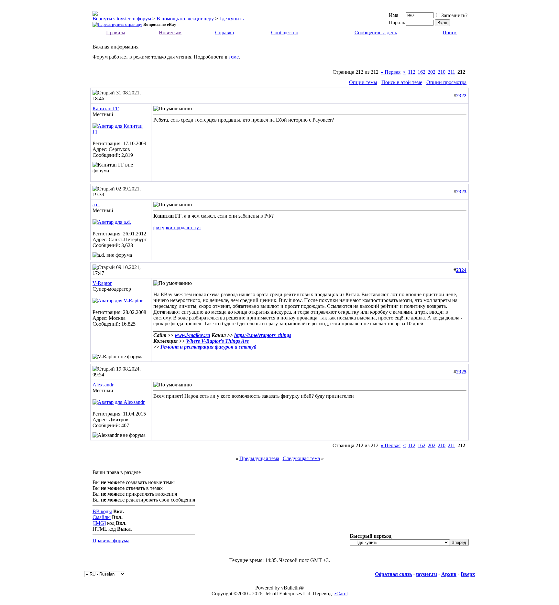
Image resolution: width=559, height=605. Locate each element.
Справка (224, 32)
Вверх (468, 574)
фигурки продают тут (177, 227)
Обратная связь (393, 574)
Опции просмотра (446, 82)
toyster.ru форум (134, 18)
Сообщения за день (376, 32)
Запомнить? (454, 15)
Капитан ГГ (106, 108)
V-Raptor (102, 283)
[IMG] (99, 523)
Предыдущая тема (259, 458)
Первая (390, 72)
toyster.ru (426, 574)
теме (234, 56)
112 (411, 72)
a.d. (96, 204)
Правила (115, 32)
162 (421, 72)
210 (441, 72)
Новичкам (170, 32)
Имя (393, 15)
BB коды (102, 511)
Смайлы (102, 517)
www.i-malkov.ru (192, 335)
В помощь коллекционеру (185, 18)
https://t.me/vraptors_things (262, 335)
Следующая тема (301, 458)
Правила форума (111, 540)
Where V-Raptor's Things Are (217, 341)
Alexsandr (103, 384)
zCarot (341, 593)
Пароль (397, 22)
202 (431, 72)
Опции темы (363, 82)
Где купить (231, 18)
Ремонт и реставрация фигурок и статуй (208, 347)
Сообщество (284, 32)
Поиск (450, 32)
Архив (448, 574)
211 (451, 72)
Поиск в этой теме (401, 82)
